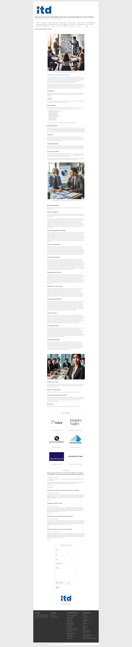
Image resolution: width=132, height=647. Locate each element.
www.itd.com (53, 615)
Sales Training (73, 24)
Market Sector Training (70, 625)
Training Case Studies (86, 631)
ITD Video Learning (54, 616)
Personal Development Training (41, 24)
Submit (57, 587)
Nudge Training (69, 626)
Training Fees (65, 25)
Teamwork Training (70, 636)
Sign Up (84, 628)
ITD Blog (84, 621)
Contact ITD (85, 618)
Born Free (84, 633)
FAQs (84, 625)
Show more (51, 485)
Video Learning (71, 25)
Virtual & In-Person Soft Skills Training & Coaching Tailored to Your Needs (64, 17)
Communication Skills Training (52, 22)
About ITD (84, 615)
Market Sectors (59, 25)
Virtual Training (69, 638)
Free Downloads (85, 620)
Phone (56, 559)
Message (57, 567)
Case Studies (53, 25)
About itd (37, 22)
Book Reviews (85, 626)
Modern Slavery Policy (86, 636)
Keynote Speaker (69, 620)
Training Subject (58, 563)
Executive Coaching (70, 618)
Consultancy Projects (63, 22)
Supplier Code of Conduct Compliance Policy (90, 638)
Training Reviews (39, 25)
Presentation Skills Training (53, 24)
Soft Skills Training (86, 616)
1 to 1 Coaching (43, 22)
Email (56, 554)
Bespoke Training (46, 25)
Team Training (90, 24)
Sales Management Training (82, 24)
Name (56, 549)
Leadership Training (71, 22)
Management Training (80, 22)
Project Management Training (64, 24)
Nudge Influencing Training (90, 22)
